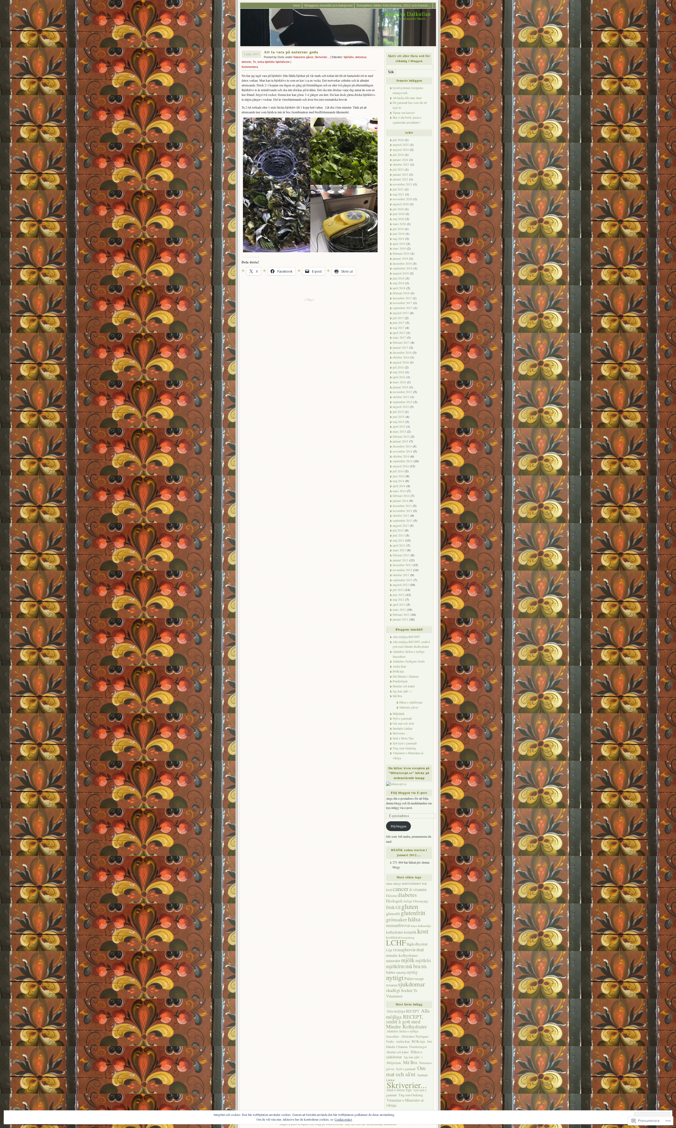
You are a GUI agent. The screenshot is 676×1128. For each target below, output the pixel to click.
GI (398, 907)
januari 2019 (400, 258)
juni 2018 (399, 278)
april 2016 (399, 377)
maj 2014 (398, 481)
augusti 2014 (401, 466)
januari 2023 (400, 174)
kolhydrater (394, 932)
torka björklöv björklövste (273, 61)
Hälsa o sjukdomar (410, 702)
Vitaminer (394, 996)
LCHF (396, 942)
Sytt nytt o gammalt (405, 743)
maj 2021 (398, 194)
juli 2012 (398, 590)
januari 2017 (400, 347)
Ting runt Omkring (404, 748)
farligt (407, 901)
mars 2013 (399, 550)
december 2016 (402, 353)
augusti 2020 (401, 204)
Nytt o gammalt (402, 718)
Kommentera (250, 66)
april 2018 (399, 288)
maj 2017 (398, 328)
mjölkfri (423, 960)
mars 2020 (399, 224)
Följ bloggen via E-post (409, 792)
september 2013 (402, 521)
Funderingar (400, 681)
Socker (407, 990)
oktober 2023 (401, 164)
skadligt (393, 990)
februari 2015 (401, 437)
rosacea (391, 984)
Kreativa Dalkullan (408, 13)
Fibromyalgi (420, 901)
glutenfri (393, 913)
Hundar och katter (404, 686)
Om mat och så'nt (403, 723)
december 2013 (402, 506)
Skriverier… (400, 733)
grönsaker (396, 919)
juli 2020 (398, 209)
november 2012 (402, 570)
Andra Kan (399, 666)
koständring (407, 937)
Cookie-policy (343, 1119)
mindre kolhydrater (402, 955)
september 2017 (402, 308)
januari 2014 (400, 501)
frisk (390, 907)
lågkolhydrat (417, 944)
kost (422, 930)
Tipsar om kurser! (404, 113)
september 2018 (402, 268)
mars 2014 (399, 491)
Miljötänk (399, 714)
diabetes (407, 894)
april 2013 (399, 545)
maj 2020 (398, 219)
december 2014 (402, 446)
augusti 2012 (401, 585)
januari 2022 (400, 179)
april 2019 (399, 244)
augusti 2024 (401, 150)
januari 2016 (400, 387)
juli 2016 (398, 367)
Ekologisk (394, 900)
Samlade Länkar (402, 728)
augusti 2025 (401, 145)
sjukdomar (411, 984)
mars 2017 (399, 337)
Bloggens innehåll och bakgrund (328, 5)
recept (419, 978)
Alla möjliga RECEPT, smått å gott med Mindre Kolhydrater (408, 1018)
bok (424, 883)
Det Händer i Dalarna (406, 676)
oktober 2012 (401, 575)
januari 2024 (400, 160)
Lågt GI (391, 950)
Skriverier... (322, 57)
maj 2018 (398, 283)
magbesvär (406, 950)
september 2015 (402, 402)
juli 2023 (398, 169)
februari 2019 (401, 253)
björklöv (349, 57)
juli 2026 (398, 140)
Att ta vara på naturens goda (291, 52)
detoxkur (360, 57)
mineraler (393, 960)
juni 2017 (399, 323)
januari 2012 (400, 619)
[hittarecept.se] (396, 784)
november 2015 (402, 392)
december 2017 (402, 298)
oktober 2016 (401, 357)
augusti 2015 (401, 407)
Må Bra (397, 696)
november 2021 (402, 184)
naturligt (401, 972)
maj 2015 (398, 422)
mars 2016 (399, 382)
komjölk (410, 932)
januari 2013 (400, 560)
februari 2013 (401, 555)
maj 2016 (398, 372)
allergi (397, 883)
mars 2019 (399, 248)
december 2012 (402, 565)
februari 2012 (401, 615)
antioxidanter (411, 883)
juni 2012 (399, 595)
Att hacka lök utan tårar (407, 98)
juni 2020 (399, 214)
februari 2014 (401, 496)
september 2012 (402, 580)
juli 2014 (398, 471)
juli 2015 (398, 412)
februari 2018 (401, 293)
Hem (296, 5)
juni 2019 (399, 234)
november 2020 (402, 199)
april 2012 (399, 605)
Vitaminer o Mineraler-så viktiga (405, 1103)
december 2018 (402, 263)
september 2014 (402, 461)
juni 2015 (399, 417)
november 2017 (402, 303)
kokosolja (424, 925)
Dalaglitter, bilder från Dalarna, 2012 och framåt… (394, 5)
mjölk (408, 960)
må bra (412, 966)
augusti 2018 (401, 273)
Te (254, 61)
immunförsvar (398, 925)
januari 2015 (400, 441)
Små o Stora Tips (403, 738)
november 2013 (402, 511)
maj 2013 (398, 540)
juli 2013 (398, 530)
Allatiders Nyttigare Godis (409, 661)
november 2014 (402, 451)
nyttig (412, 972)
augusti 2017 (401, 313)
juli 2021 (398, 189)
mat (420, 949)
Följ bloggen (398, 826)
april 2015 (399, 426)
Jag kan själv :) (402, 691)
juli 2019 (398, 229)
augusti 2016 (401, 362)
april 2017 (399, 333)
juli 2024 (398, 155)
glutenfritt (413, 913)
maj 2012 (398, 600)
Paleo (409, 978)
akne (389, 883)
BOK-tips (398, 671)
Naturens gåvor (303, 57)
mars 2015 (399, 432)
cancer (401, 888)
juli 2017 (398, 318)
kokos (414, 926)
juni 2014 (399, 476)
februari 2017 (401, 342)
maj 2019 (398, 239)
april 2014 (399, 486)
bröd (389, 890)
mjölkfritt (395, 966)
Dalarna (391, 895)
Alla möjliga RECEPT (406, 637)
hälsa (414, 919)
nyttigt (394, 977)
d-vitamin (417, 889)
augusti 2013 (401, 526)
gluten (409, 906)
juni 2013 (399, 535)
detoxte (246, 61)
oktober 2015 (401, 397)
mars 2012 (399, 610)
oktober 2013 (401, 516)
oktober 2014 (401, 456)
